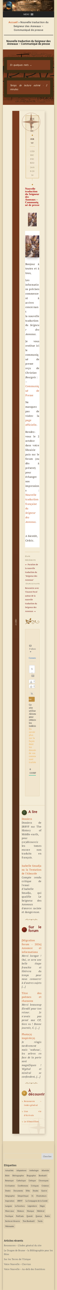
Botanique (9, 1180)
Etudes (35, 1191)
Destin (7, 1191)
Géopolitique (23, 1196)
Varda (40, 1221)
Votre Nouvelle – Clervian (17, 1264)
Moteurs (20, 1211)
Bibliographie (18, 1175)
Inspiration (9, 1201)
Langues (8, 1206)
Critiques (35, 1186)
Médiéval (40, 1211)
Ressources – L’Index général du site (22, 1245)
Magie (42, 1206)
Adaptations (21, 1170)
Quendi (30, 1216)
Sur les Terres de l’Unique (17, 1259)
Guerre (44, 1191)
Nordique (9, 1216)
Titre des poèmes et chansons (31, 997)
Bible (7, 1175)
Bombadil (43, 1175)
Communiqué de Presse (32, 390)
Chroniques (43, 1180)
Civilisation (10, 1186)
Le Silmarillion (30, 1121)
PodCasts (20, 1216)
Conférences (23, 1186)
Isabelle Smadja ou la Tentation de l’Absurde (31, 869)
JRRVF (32, 141)
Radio (47, 1216)
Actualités (9, 1170)
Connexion (34, 657)
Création (45, 1186)
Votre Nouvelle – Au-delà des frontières (24, 1269)
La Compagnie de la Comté (36, 1201)
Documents (18, 1191)
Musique (30, 1211)
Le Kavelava (20, 1206)
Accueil (13, 22)
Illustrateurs (41, 1196)
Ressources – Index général (31, 1103)
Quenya (39, 1216)
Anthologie (33, 1170)
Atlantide (45, 1170)
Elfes (28, 1191)
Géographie (10, 1196)
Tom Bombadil (29, 1221)
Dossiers (27, 819)
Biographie (31, 1175)
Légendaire (32, 1206)
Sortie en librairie (12, 1221)
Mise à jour (9, 1211)
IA (32, 1196)
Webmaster (9, 1226)
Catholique (21, 1180)
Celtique (32, 1180)
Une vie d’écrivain (31, 1113)
